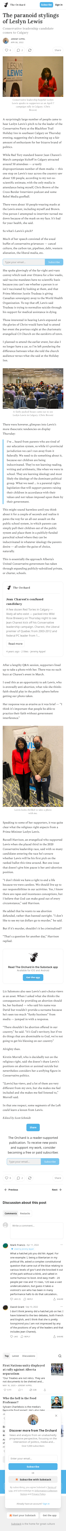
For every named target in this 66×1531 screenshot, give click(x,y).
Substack (16, 1523)
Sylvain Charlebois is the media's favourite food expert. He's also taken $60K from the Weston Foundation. (24, 1408)
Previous (13, 1189)
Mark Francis (17, 1245)
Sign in (59, 4)
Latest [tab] (15, 1355)
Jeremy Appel (18, 39)
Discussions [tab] (28, 1355)
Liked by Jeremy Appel (24, 1249)
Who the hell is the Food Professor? (19, 1400)
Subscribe (46, 4)
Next (55, 1189)
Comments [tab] (11, 1213)
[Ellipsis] (61, 1244)
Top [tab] (7, 1355)
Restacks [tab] (25, 1213)
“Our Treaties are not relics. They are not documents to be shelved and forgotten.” (24, 1379)
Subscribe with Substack (35, 1479)
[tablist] (17, 1213)
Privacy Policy (38, 1494)
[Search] (60, 1356)
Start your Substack (24, 1515)
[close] (56, 1415)
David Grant (17, 1306)
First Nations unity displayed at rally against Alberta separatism (24, 1369)
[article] (33, 1377)
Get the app (33, 977)
